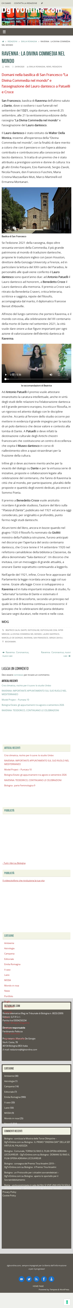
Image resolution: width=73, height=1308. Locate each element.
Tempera (53, 1289)
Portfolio (8, 996)
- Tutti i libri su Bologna (14, 863)
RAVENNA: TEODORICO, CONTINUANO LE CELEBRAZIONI (30, 710)
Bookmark (10, 641)
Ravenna (28, 637)
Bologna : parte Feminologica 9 (19, 785)
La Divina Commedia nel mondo (26, 634)
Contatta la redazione (25, 3)
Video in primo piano (14, 1038)
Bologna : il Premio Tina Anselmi (40, 1167)
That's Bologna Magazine (16, 1022)
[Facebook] (44, 1279)
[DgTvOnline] (21, 1279)
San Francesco (40, 637)
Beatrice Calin (13, 630)
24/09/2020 (19, 66)
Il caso (7, 969)
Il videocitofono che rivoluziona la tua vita (23, 880)
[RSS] (36, 1279)
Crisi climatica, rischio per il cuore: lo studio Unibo (26, 685)
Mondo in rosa (11, 985)
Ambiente (9, 943)
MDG (7, 66)
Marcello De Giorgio (12, 637)
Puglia (7, 1001)
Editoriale (9, 959)
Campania (9, 953)
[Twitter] (29, 1279)
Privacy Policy (9, 1192)
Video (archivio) (12, 1033)
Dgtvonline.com (48, 630)
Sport (7, 1017)
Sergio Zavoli (56, 637)
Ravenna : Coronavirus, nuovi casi (15, 654)
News (48, 66)
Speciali (8, 1012)
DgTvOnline (33, 630)
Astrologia (9, 948)
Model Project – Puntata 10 (15, 699)
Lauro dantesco (51, 634)
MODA (7, 980)
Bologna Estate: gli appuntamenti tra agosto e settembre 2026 (33, 705)
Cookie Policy (9, 1195)
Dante (24, 630)
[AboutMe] (51, 1279)
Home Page (38, 1286)
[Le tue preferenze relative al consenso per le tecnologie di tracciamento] (67, 1302)
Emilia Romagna (29, 41)
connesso (18, 674)
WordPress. (65, 1289)
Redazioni (12, 41)
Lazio (7, 975)
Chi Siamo (6, 3)
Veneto (8, 1028)
